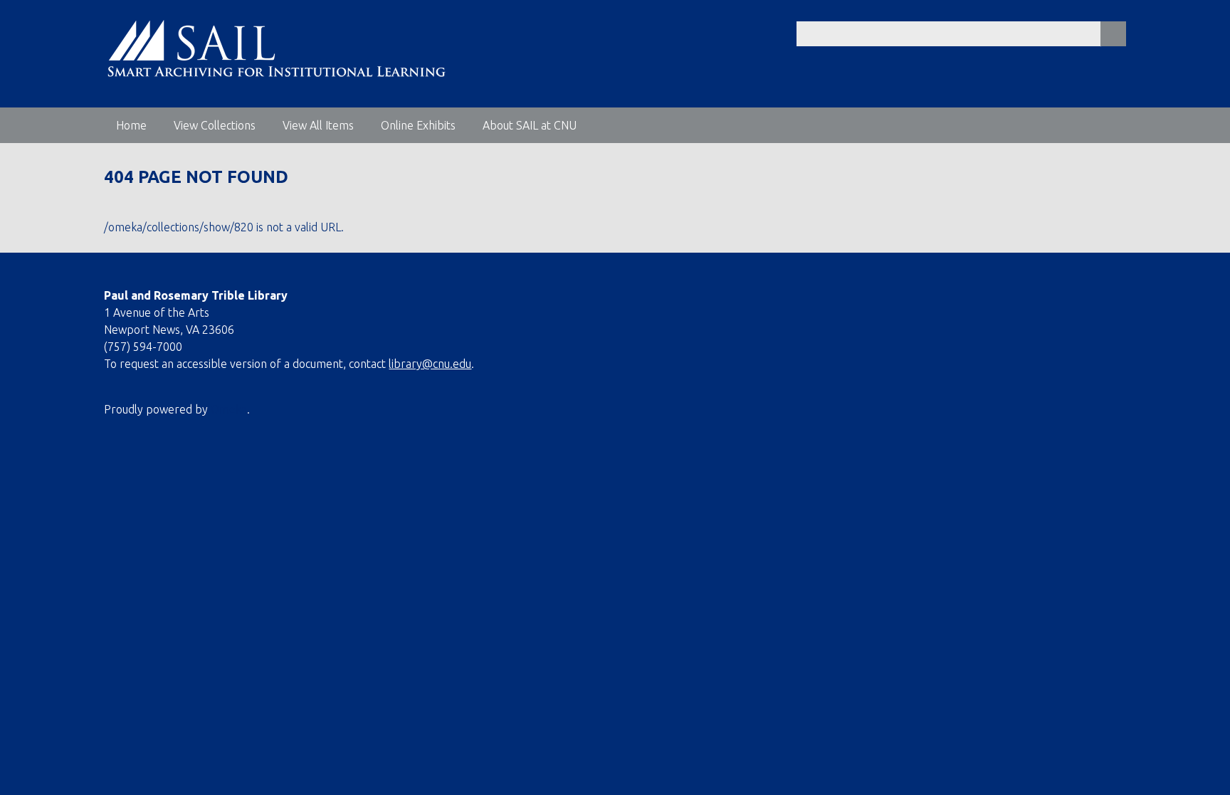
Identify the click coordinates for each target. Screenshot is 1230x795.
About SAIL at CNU (530, 125)
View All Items (318, 125)
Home (131, 125)
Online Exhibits (418, 125)
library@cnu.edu (430, 363)
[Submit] (1113, 33)
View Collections (215, 125)
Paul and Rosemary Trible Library (196, 295)
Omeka (229, 409)
